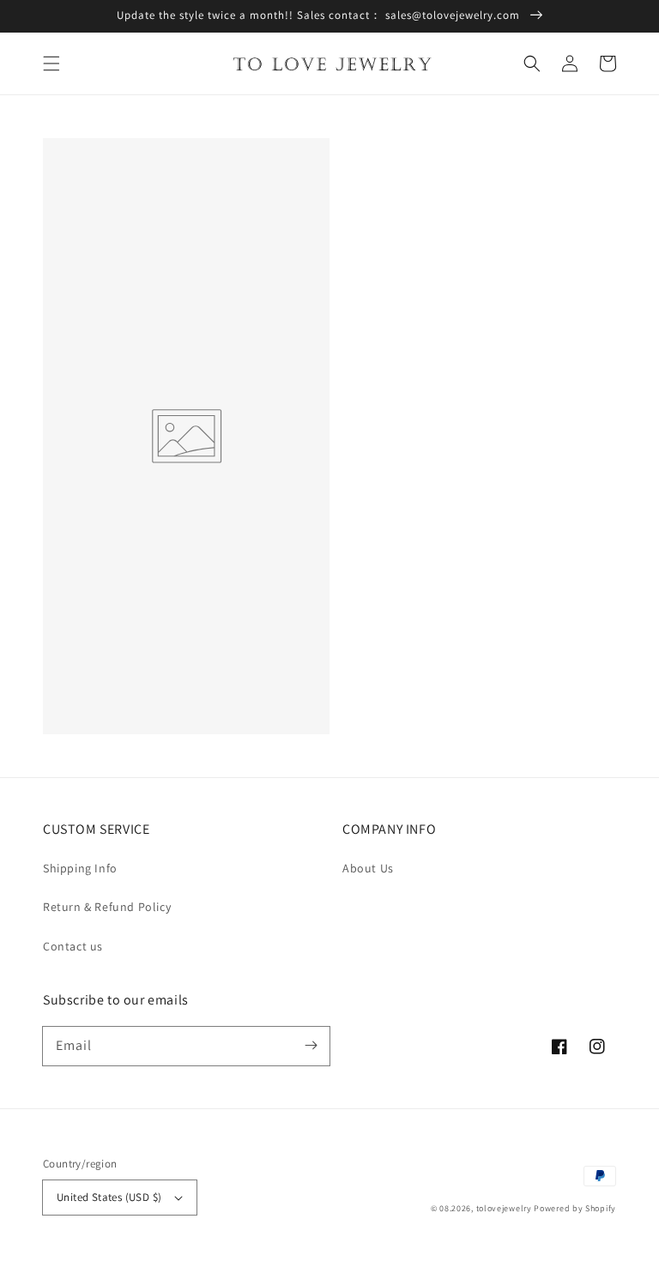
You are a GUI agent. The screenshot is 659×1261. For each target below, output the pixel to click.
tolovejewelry (504, 1208)
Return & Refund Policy (107, 906)
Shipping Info (80, 868)
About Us (368, 868)
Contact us (73, 946)
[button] (51, 63)
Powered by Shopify (575, 1208)
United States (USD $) (109, 1197)
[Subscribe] (311, 1046)
